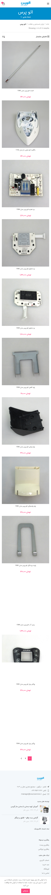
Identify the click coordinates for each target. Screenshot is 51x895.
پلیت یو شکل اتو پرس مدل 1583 (25, 565)
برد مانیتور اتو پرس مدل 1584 (25, 328)
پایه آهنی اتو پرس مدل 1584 (25, 387)
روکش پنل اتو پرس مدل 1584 (25, 743)
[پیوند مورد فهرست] (25, 790)
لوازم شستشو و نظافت (36, 24)
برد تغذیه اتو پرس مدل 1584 (25, 209)
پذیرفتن (25, 891)
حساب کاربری (44, 860)
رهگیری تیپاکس (43, 849)
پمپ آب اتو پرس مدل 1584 (25, 625)
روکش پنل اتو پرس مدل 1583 (25, 684)
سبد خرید (45, 864)
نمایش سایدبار (41, 36)
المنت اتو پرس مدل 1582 (25, 90)
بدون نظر (26, 810)
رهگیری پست (44, 845)
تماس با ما (45, 873)
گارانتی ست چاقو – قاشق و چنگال (26, 817)
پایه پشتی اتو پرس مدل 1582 (25, 447)
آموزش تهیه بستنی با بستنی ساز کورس (24, 806)
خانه (47, 24)
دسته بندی (27, 17)
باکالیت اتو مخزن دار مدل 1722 (25, 150)
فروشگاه (46, 869)
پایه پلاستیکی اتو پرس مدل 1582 (25, 506)
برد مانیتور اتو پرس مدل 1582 (25, 269)
